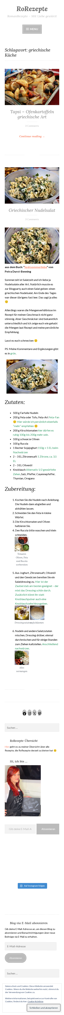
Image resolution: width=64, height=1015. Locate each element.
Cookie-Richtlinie (35, 1001)
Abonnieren (48, 828)
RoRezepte (32, 8)
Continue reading (39, 136)
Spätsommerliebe (35, 267)
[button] (22, 552)
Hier (7, 746)
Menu (33, 29)
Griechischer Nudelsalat (32, 210)
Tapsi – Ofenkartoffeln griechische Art (32, 114)
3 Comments (32, 125)
